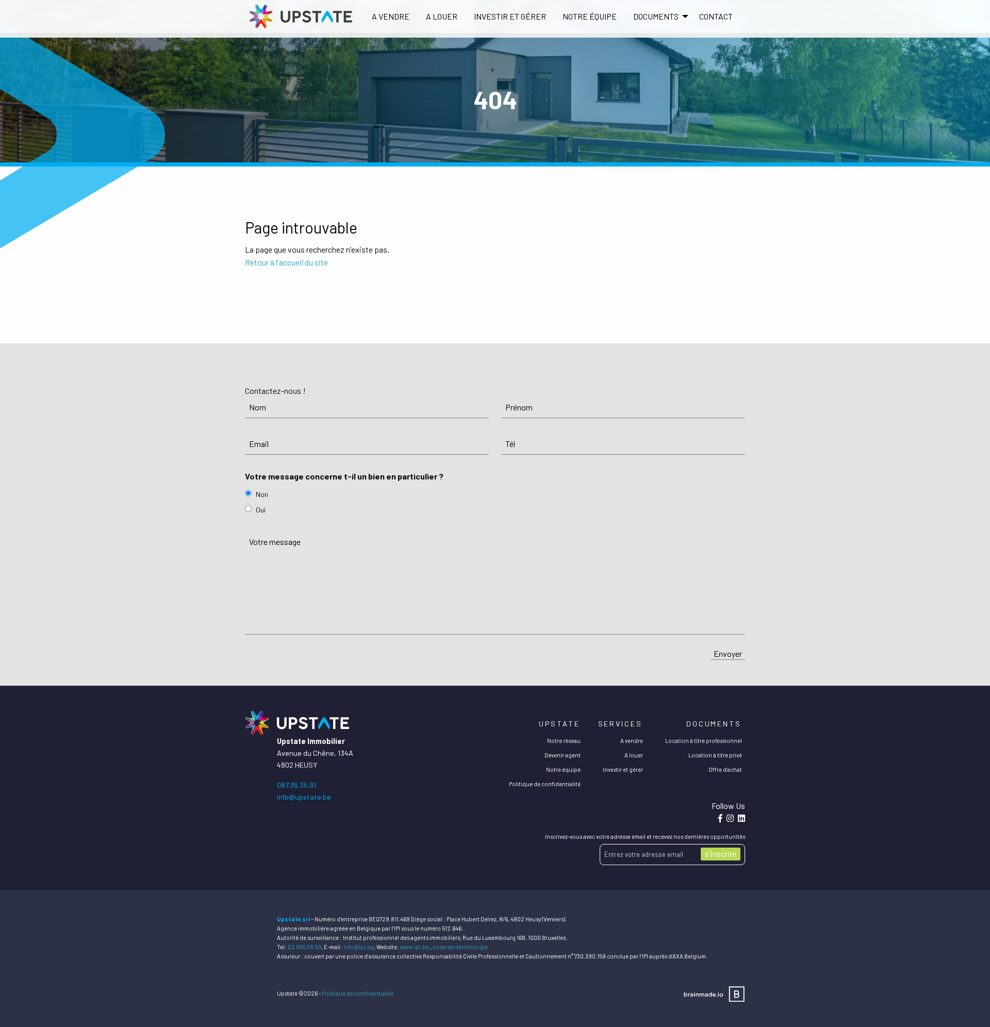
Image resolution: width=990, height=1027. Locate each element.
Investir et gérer (510, 16)
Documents (713, 723)
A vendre (390, 16)
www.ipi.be (414, 946)
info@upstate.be (304, 796)
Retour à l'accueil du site (286, 262)
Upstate (559, 723)
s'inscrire (720, 853)
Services (620, 723)
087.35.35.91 (296, 785)
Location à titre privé (715, 755)
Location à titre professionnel (703, 740)
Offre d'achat (725, 769)
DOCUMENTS (656, 16)
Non (262, 494)
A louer (441, 16)
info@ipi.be (358, 946)
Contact (716, 16)
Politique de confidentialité (545, 784)
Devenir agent (562, 755)
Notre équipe (590, 16)
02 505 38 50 (304, 946)
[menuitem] (391, 16)
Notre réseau (564, 740)
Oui (261, 509)
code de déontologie (460, 946)
